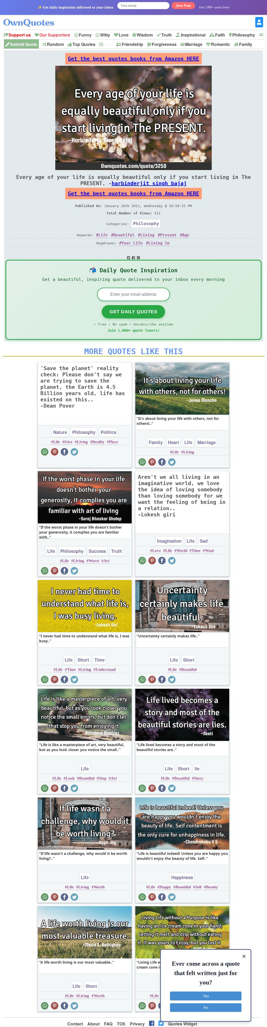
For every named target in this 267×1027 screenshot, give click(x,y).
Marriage (193, 44)
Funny (85, 35)
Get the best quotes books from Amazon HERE (133, 59)
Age (185, 235)
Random (55, 44)
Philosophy (243, 35)
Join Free (183, 6)
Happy (165, 887)
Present (168, 235)
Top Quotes (83, 44)
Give (68, 442)
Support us (20, 35)
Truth (166, 35)
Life (103, 235)
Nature (60, 432)
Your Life (132, 243)
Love (124, 35)
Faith (220, 35)
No (205, 1007)
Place (113, 442)
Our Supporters (54, 35)
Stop (102, 778)
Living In (158, 243)
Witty (105, 35)
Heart (173, 442)
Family (245, 44)
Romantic (220, 44)
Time (196, 550)
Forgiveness (164, 44)
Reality (98, 442)
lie (197, 768)
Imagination (169, 541)
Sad (204, 541)
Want (209, 550)
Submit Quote (23, 44)
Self (198, 887)
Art (107, 561)
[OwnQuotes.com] (32, 18)
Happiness (182, 877)
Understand (106, 669)
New (108, 44)
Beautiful (124, 235)
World (182, 550)
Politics (108, 432)
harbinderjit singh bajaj (149, 183)
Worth (99, 887)
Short (83, 660)
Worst (94, 561)
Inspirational (193, 35)
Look (70, 778)
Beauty (212, 887)
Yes (206, 996)
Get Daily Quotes (133, 311)
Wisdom (145, 35)
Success (97, 551)
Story (198, 778)
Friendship (132, 44)
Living (147, 235)
